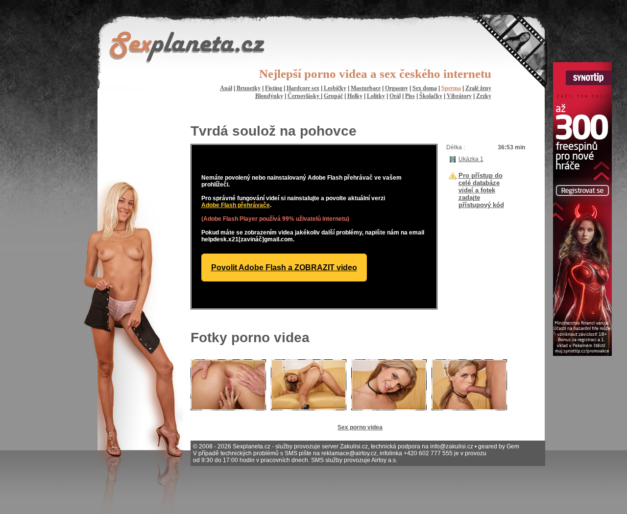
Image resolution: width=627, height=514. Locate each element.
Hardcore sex (303, 88)
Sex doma (424, 88)
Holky (354, 96)
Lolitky (376, 96)
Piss (410, 96)
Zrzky (483, 96)
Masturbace (366, 88)
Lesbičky (335, 88)
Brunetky (249, 88)
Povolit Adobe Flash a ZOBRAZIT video (284, 267)
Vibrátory (459, 96)
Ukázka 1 (470, 159)
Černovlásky (304, 96)
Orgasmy (396, 88)
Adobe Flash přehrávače (235, 205)
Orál (395, 96)
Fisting (273, 88)
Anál (226, 88)
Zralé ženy (478, 88)
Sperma (451, 88)
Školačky (430, 96)
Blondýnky (269, 96)
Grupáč (333, 96)
